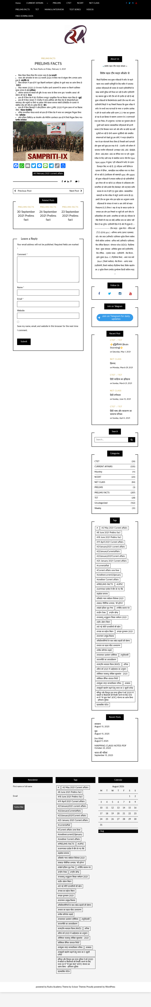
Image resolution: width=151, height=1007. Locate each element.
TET (37, 10)
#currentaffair (103, 566)
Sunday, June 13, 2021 (122, 399)
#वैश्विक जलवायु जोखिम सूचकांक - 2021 (112, 674)
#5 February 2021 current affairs (48, 174)
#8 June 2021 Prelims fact (108, 533)
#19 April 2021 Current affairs (110, 542)
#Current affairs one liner (108, 570)
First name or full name (22, 786)
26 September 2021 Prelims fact (48, 215)
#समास (127, 683)
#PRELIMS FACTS (105, 584)
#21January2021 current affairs (111, 547)
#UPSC (119, 584)
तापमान (98, 724)
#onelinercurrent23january (109, 575)
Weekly (115, 508)
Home (18, 3)
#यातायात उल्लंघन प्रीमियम (107, 655)
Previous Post (24, 191)
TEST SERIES (75, 10)
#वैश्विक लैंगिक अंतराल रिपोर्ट (107, 679)
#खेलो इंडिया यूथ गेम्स (105, 608)
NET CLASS (94, 3)
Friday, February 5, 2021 (56, 69)
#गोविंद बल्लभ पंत (123, 608)
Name (20, 288)
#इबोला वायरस (102, 594)
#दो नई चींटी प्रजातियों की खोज (108, 627)
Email (20, 299)
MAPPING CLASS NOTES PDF (110, 745)
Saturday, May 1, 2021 (122, 352)
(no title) (99, 738)
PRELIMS (57, 3)
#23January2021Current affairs (111, 556)
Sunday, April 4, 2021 (121, 418)
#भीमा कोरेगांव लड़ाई (104, 650)
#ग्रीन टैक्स (101, 613)
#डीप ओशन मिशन (103, 622)
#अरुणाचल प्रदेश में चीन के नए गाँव (110, 589)
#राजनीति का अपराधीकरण (106, 660)
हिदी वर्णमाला (115, 395)
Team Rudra (38, 69)
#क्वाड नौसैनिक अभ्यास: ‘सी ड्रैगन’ (110, 603)
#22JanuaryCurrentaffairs (108, 552)
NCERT (80, 3)
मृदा (96, 731)
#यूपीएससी (124, 655)
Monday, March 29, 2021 (123, 368)
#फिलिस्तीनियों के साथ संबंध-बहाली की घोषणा (113, 641)
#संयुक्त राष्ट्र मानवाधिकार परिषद (109, 683)
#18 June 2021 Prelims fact (109, 537)
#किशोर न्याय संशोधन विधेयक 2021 (110, 599)
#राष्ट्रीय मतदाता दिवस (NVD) (108, 664)
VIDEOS (89, 10)
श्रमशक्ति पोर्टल (102, 705)
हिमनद (112, 363)
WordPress (110, 987)
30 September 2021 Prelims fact (26, 215)
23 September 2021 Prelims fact (70, 215)
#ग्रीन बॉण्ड (113, 613)
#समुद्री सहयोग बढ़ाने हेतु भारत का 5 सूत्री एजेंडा (115, 688)
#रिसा (126, 664)
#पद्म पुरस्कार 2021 (125, 632)
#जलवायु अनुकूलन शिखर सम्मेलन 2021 (112, 617)
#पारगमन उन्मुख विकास (105, 636)
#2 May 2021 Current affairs (114, 528)
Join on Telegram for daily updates (116, 317)
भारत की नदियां (101, 753)
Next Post (74, 191)
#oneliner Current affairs (108, 580)
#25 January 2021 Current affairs (112, 561)
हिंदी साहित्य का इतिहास (120, 379)
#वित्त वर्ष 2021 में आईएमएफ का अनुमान (111, 669)
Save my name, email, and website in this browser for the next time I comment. (47, 328)
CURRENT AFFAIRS (34, 3)
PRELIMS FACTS (22, 10)
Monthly (115, 472)
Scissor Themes (79, 987)
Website (20, 311)
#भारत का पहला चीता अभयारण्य (108, 646)
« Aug (101, 831)
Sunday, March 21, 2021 (122, 383)
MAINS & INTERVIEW (54, 10)
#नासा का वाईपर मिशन (105, 632)
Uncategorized (115, 503)
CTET (69, 3)
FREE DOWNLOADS (24, 16)
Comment (22, 255)
